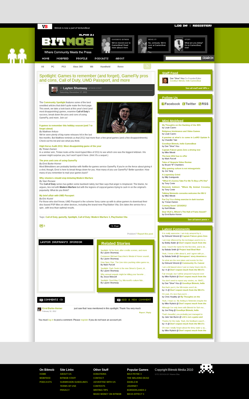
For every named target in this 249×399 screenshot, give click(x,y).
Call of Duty (51, 217)
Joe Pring (169, 310)
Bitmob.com (50, 33)
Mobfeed (45, 378)
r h (166, 270)
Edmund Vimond (172, 236)
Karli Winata (170, 208)
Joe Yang (169, 171)
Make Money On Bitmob (107, 394)
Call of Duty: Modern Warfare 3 (94, 217)
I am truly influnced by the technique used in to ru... (184, 240)
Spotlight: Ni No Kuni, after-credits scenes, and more (124, 250)
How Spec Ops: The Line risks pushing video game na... (125, 262)
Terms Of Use (68, 386)
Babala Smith (170, 249)
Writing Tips (100, 390)
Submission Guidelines (74, 382)
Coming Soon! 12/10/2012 (174, 206)
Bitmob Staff (68, 378)
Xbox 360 (78, 66)
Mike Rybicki (170, 276)
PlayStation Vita (119, 217)
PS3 (64, 66)
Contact (98, 378)
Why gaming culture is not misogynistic (181, 168)
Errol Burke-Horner (52, 308)
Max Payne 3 (134, 374)
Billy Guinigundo (172, 177)
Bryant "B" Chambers (174, 165)
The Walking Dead (138, 378)
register (84, 320)
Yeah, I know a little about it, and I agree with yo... (183, 253)
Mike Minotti (170, 152)
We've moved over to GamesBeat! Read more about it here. (121, 45)
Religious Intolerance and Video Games (181, 131)
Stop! (187, 39)
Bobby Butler (170, 243)
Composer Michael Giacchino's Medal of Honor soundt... (125, 256)
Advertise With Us (104, 382)
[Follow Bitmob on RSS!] (202, 104)
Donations (99, 374)
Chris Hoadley (171, 297)
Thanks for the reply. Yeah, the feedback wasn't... (184, 321)
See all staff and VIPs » (197, 88)
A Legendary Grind (171, 175)
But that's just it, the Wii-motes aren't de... (180, 287)
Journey (132, 386)
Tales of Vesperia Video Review (177, 162)
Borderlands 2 (136, 390)
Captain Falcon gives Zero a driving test (181, 150)
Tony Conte (170, 183)
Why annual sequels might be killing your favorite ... (123, 274)
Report (142, 313)
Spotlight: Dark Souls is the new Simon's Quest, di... (123, 268)
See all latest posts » (198, 219)
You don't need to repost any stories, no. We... (183, 280)
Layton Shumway (75, 88)
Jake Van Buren (172, 317)
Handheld (105, 66)
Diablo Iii (132, 382)
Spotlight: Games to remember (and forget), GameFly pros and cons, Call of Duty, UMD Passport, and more (93, 78)
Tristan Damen (171, 202)
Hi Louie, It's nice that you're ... (175, 294)
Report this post (145, 234)
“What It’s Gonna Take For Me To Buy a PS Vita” (185, 181)
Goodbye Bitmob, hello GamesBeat (185, 81)
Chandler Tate (171, 140)
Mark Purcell (170, 158)
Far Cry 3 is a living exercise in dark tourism (183, 199)
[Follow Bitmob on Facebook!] (171, 104)
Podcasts (46, 382)
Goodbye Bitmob (120, 39)
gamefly (63, 217)
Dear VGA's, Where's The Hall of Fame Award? (184, 212)
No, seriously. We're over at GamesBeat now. (157, 45)
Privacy (65, 390)
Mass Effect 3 (135, 394)
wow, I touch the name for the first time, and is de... (184, 247)
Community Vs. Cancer (193, 263)
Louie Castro (170, 127)
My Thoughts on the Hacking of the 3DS (181, 125)
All (42, 66)
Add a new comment (136, 299)
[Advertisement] (66, 268)
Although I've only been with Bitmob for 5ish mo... (183, 307)
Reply (148, 313)
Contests (99, 386)
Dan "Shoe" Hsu (177, 78)
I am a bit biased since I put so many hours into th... (184, 267)
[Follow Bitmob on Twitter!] (189, 104)
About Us (65, 374)
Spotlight (72, 217)
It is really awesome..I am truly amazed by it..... (182, 233)
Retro (120, 66)
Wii (91, 66)
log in (51, 320)
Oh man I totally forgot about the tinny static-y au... (184, 328)
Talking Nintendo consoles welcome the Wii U (184, 193)
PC (52, 66)
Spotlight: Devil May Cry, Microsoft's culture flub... (122, 280)
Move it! (152, 39)
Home (43, 374)
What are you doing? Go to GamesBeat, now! (194, 45)
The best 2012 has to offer (174, 156)
